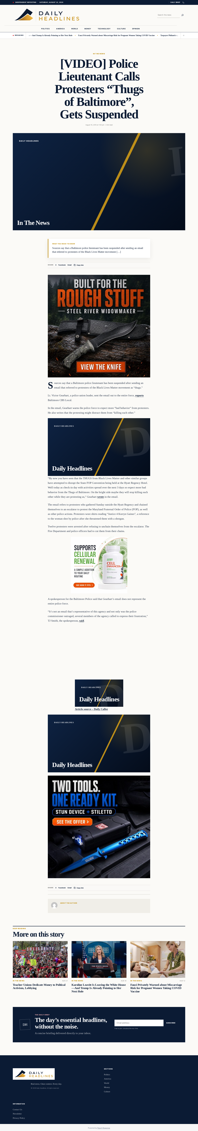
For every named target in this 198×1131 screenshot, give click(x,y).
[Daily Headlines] (47, 15)
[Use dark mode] (183, 2)
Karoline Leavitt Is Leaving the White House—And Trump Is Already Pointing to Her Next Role (99, 988)
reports (139, 395)
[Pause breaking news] (183, 35)
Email (70, 265)
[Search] (182, 15)
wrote (100, 496)
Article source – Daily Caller (91, 709)
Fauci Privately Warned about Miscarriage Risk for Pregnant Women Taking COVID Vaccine (91, 35)
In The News (99, 54)
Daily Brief (175, 2)
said (81, 620)
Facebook (62, 265)
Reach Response (103, 1128)
